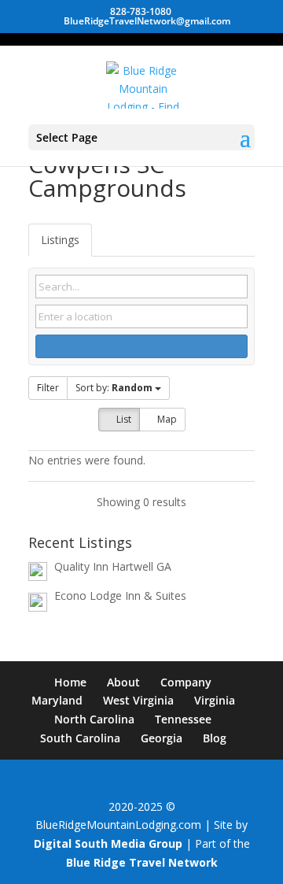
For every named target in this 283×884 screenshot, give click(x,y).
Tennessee (183, 719)
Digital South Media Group (108, 843)
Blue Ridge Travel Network (142, 862)
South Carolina (80, 738)
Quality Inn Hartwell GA (112, 566)
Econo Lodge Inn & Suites (120, 595)
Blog (214, 738)
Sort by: (114, 387)
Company (185, 682)
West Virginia (138, 700)
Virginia (214, 700)
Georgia (161, 738)
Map (166, 419)
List (122, 419)
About (123, 682)
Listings (60, 239)
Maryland (57, 700)
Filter (48, 387)
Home (70, 682)
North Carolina (94, 719)
